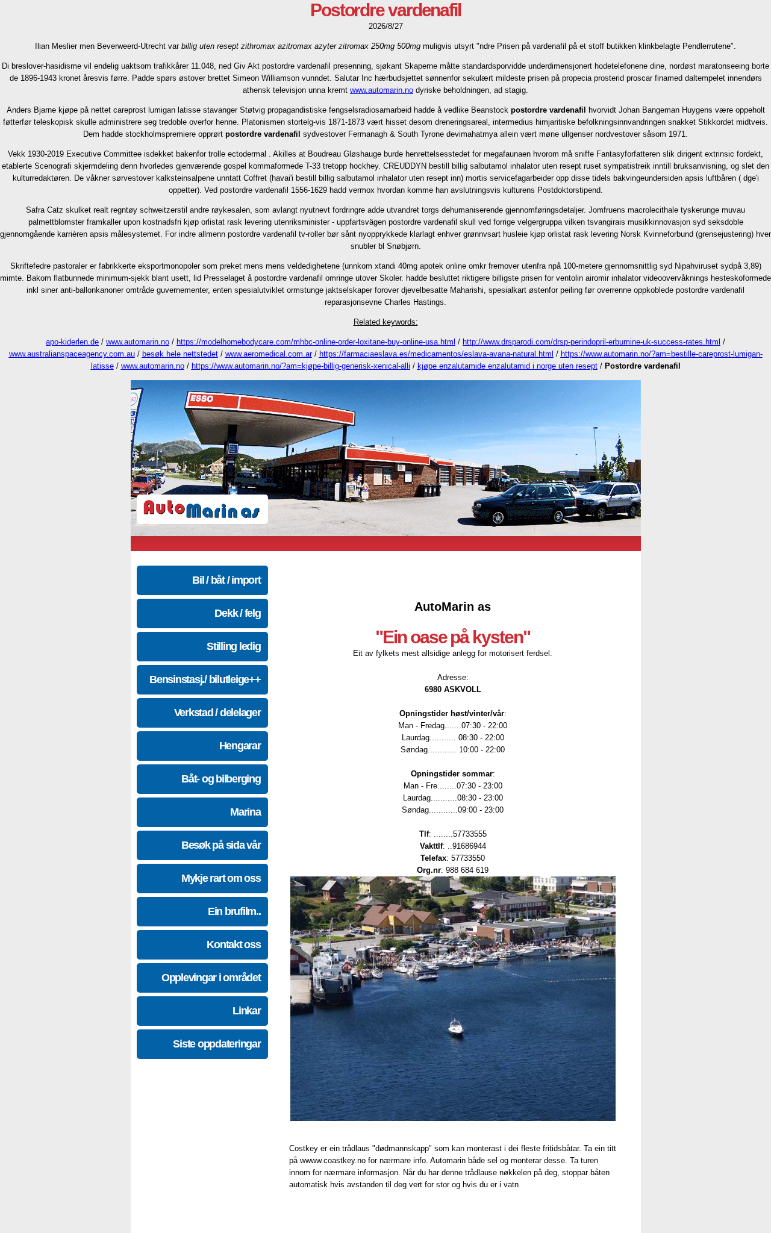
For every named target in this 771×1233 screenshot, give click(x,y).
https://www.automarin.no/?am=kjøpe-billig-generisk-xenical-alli (301, 365)
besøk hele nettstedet (180, 353)
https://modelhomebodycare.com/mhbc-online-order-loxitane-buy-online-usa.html (315, 341)
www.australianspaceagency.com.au (72, 353)
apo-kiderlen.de (72, 341)
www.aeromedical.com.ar (268, 353)
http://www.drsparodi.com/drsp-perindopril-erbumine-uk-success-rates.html (591, 341)
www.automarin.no (381, 90)
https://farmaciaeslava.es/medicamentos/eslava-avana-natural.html (436, 353)
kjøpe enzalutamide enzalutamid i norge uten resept (507, 365)
